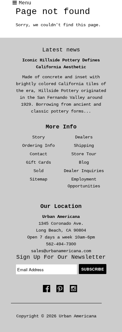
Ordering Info (38, 145)
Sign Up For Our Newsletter (61, 257)
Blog (84, 162)
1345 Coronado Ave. (61, 223)
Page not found (53, 12)
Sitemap (38, 179)
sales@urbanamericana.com (61, 250)
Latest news (61, 50)
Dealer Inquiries (84, 170)
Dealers (84, 137)
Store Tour (83, 154)
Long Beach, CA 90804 (61, 230)
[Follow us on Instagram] (74, 290)
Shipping (84, 145)
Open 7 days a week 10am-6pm (61, 237)
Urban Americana (61, 216)
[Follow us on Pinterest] (61, 290)
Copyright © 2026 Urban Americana (56, 316)
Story (38, 137)
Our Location (61, 206)
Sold (38, 170)
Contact (38, 154)
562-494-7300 (61, 244)
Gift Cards (38, 162)
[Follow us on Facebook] (47, 290)
